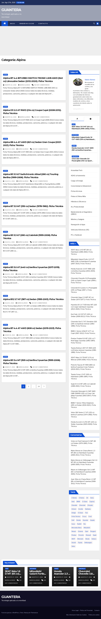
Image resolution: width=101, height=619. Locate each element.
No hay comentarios (42, 85)
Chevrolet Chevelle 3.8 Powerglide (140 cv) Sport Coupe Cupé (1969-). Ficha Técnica (82, 162)
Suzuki (74, 542)
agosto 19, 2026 (11, 85)
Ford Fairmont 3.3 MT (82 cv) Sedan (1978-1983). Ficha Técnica (83, 443)
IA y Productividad (77, 207)
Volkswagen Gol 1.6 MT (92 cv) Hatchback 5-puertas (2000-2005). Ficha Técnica (84, 462)
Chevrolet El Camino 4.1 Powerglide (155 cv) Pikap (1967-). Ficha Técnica (84, 290)
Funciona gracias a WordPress (10, 612)
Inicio (12, 23)
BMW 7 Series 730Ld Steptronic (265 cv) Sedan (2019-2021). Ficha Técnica (83, 405)
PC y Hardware (76, 235)
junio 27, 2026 (10, 367)
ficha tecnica (76, 516)
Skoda (87, 539)
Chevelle (74, 505)
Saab (94, 535)
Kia (85, 524)
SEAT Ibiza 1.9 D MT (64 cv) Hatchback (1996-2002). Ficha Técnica (83, 129)
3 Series (74, 498)
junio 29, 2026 (10, 335)
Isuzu (73, 524)
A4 (87, 498)
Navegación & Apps (78, 224)
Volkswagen (88, 542)
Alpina (5, 74)
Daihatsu (88, 509)
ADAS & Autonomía (78, 175)
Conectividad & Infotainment (81, 186)
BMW (78, 501)
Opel (86, 531)
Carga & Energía (77, 181)
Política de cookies (94, 615)
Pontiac (74, 535)
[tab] (77, 119)
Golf (73, 520)
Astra (92, 498)
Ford (90, 516)
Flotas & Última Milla (78, 196)
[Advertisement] (50, 41)
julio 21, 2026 (10, 181)
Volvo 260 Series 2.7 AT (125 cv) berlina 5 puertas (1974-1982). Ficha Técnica (84, 415)
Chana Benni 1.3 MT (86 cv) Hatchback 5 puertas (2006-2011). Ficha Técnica (83, 453)
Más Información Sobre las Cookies (76, 615)
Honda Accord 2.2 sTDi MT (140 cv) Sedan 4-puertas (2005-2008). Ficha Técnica (84, 424)
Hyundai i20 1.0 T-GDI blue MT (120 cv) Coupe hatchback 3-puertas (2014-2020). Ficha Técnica (84, 307)
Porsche (81, 535)
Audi (73, 501)
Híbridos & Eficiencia (78, 201)
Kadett (79, 524)
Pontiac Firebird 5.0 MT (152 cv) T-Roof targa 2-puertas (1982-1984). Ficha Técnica (83, 341)
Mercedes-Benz (76, 527)
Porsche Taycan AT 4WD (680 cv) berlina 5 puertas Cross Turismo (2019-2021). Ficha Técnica (83, 367)
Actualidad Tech (76, 170)
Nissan (74, 531)
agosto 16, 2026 (11, 117)
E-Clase (80, 513)
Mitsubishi (75, 135)
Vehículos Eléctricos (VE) (80, 230)
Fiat (86, 513)
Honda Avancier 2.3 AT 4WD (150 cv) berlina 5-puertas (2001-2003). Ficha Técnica (83, 150)
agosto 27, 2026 (13, 577)
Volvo (73, 546)
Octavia (80, 531)
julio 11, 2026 (10, 242)
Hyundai (85, 520)
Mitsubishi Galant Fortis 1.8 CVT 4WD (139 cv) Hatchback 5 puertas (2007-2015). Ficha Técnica (84, 140)
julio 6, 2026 (9, 274)
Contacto (43, 23)
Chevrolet (75, 156)
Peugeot (93, 531)
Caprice (92, 501)
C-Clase (84, 501)
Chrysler (90, 505)
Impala (92, 520)
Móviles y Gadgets (77, 219)
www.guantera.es (78, 109)
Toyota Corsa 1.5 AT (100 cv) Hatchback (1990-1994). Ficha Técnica (82, 377)
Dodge (74, 513)
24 (39, 386)
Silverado (80, 539)
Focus (84, 516)
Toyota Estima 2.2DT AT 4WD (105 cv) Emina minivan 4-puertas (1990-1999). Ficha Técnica (83, 350)
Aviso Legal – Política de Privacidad (82, 610)
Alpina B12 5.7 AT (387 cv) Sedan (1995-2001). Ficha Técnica (33, 299)
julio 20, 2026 (10, 210)
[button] (94, 23)
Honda (74, 145)
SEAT (73, 124)
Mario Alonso (25, 85)
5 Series (81, 498)
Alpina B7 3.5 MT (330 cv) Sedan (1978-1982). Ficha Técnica (33, 206)
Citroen (74, 509)
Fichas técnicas (76, 191)
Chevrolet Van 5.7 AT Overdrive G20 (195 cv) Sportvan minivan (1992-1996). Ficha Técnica (84, 324)
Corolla (80, 509)
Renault (88, 535)
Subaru (94, 539)
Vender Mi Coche (26, 23)
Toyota (80, 542)
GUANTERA (11, 10)
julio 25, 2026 (10, 149)
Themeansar (34, 612)
